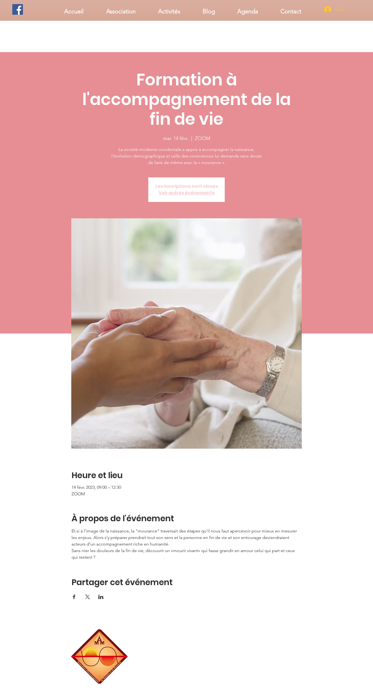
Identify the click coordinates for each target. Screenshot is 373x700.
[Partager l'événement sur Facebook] (74, 597)
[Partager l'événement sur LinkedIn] (100, 597)
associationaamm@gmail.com (281, 681)
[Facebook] (17, 9)
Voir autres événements (187, 193)
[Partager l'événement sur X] (87, 597)
